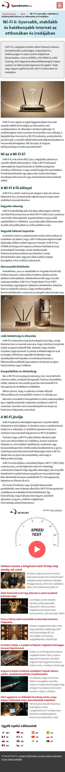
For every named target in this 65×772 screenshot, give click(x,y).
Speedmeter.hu (9, 13)
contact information (28, 756)
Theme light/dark (14, 759)
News (23, 13)
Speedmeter (21, 6)
